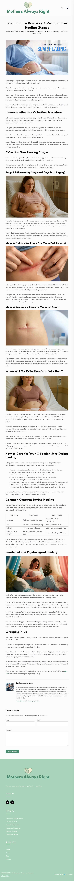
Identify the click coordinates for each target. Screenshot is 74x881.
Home (8, 850)
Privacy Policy (58, 874)
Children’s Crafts (11, 822)
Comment (9, 730)
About (8, 853)
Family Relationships (12, 825)
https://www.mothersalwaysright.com (27, 701)
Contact (70, 874)
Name (8, 720)
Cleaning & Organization (14, 818)
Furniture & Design (12, 834)
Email (39, 720)
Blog (7, 856)
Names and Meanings (13, 828)
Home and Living (11, 831)
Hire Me (8, 859)
